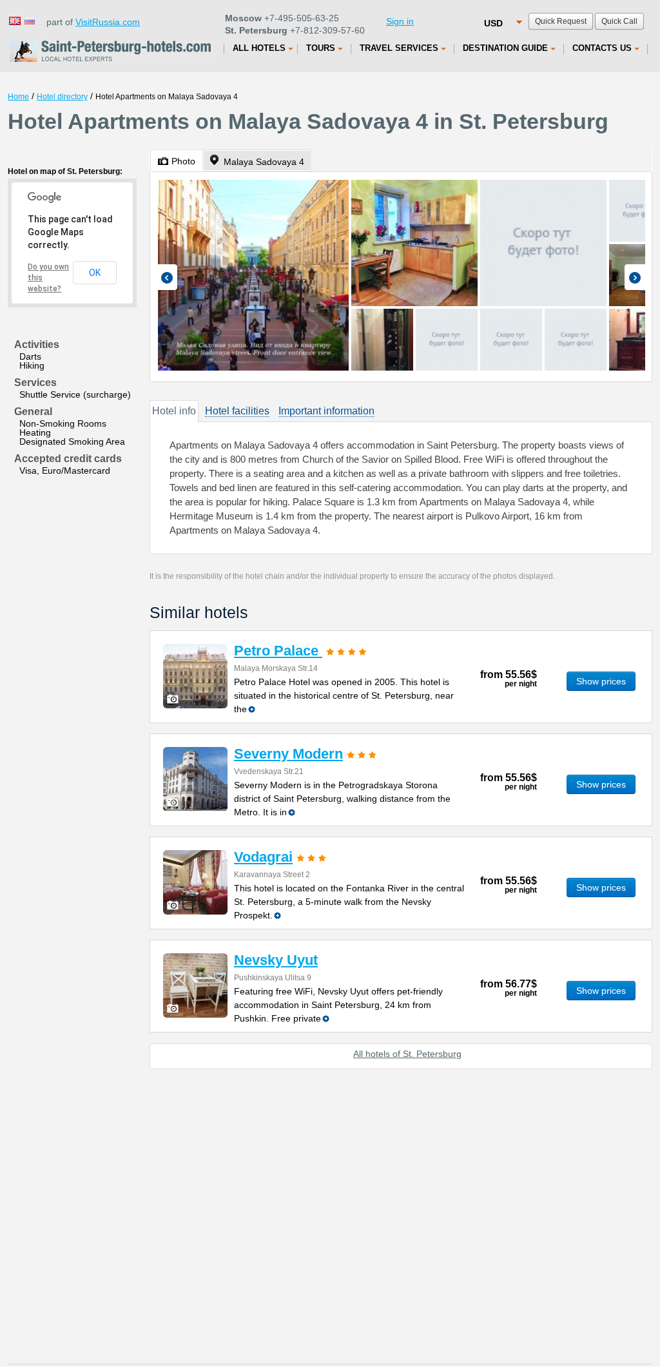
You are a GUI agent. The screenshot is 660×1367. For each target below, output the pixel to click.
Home (18, 96)
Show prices (601, 681)
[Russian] (29, 20)
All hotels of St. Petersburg (407, 1054)
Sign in (400, 21)
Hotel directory (62, 96)
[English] (14, 20)
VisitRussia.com (107, 22)
